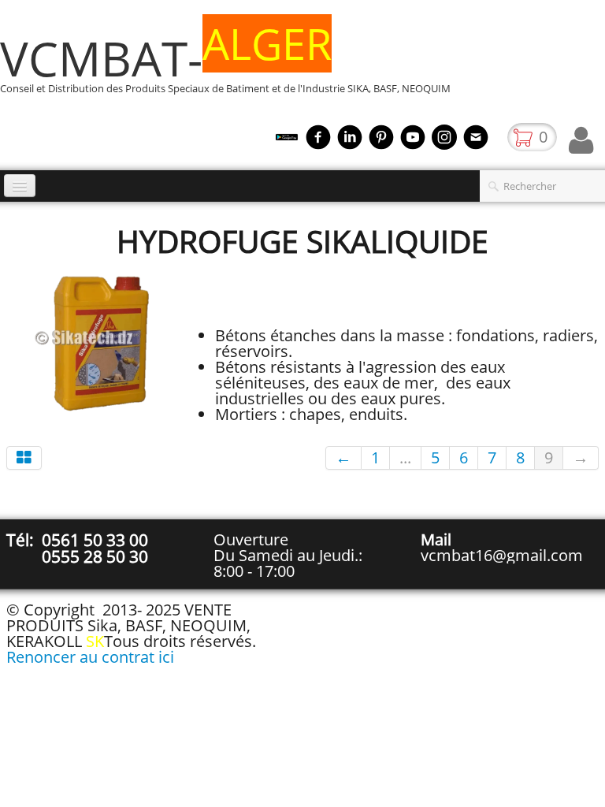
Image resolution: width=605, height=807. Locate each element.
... (405, 457)
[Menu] (19, 185)
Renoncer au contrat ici (90, 657)
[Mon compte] (581, 140)
